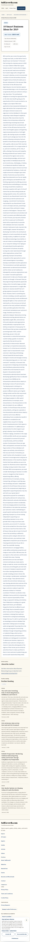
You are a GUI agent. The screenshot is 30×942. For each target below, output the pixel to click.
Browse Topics (13, 8)
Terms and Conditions (7, 894)
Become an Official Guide (7, 877)
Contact (3, 881)
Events (3, 873)
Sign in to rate (7, 46)
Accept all (8, 934)
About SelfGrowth (6, 860)
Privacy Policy (4, 889)
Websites (3, 864)
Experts (3, 841)
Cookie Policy (4, 898)
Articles (9, 14)
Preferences (15, 938)
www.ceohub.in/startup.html (9, 673)
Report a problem (6, 916)
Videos (3, 853)
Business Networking (20, 14)
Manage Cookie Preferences (9, 909)
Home (3, 14)
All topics (3, 837)
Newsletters (4, 868)
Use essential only (22, 934)
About (2, 8)
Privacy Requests (5, 905)
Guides (3, 845)
